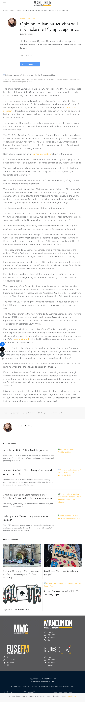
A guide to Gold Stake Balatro (16, 609)
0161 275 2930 (16, 686)
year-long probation (41, 153)
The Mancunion (50, 679)
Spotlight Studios (47, 681)
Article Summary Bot (29, 64)
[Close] (81, 697)
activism (16, 413)
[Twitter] (2, 349)
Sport (30, 55)
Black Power (30, 413)
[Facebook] (2, 344)
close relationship (21, 339)
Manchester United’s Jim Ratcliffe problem (25, 450)
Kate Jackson (27, 34)
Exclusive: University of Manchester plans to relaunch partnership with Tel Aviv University (21, 574)
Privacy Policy (70, 696)
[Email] (2, 354)
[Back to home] (42, 3)
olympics (43, 413)
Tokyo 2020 (57, 413)
